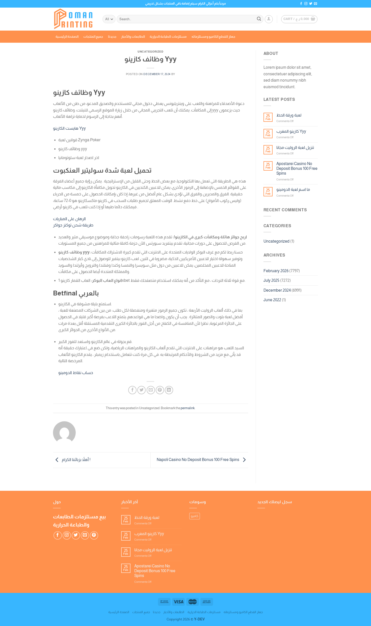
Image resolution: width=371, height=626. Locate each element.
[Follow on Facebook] (301, 4)
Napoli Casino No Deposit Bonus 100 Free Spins (198, 459)
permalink (188, 408)
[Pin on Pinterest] (160, 390)
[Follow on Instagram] (305, 4)
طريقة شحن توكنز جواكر (73, 225)
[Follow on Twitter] (310, 4)
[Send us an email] (315, 4)
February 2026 (275, 271)
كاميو (194, 516)
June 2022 (272, 300)
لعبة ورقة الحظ (288, 115)
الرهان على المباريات (69, 219)
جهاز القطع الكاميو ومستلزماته (213, 36)
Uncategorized (276, 241)
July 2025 (271, 280)
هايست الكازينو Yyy (69, 128)
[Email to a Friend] (151, 390)
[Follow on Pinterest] (94, 535)
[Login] (269, 19)
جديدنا (112, 36)
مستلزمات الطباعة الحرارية (168, 36)
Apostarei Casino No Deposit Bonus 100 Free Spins (296, 168)
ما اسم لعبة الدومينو (293, 189)
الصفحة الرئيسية (67, 36)
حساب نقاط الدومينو (75, 372)
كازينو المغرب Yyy (291, 131)
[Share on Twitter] (141, 390)
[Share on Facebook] (132, 390)
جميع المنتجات (93, 36)
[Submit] (259, 19)
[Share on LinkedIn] (169, 390)
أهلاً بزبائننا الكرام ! (75, 459)
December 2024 (277, 290)
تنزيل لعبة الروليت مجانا (295, 147)
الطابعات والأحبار (133, 36)
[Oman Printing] (74, 19)
